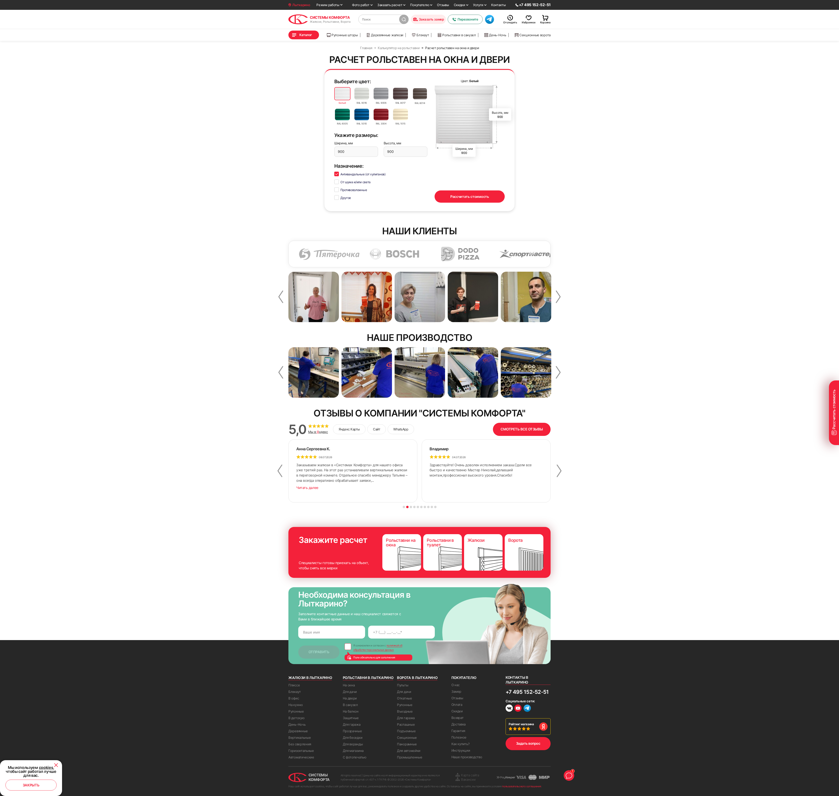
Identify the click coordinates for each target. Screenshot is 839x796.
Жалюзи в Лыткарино (310, 677)
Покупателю (419, 5)
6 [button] (421, 507)
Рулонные (296, 711)
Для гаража (352, 724)
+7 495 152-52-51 (527, 692)
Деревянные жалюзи (387, 35)
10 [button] (435, 507)
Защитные (351, 718)
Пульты (402, 685)
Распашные (406, 724)
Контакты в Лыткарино (517, 679)
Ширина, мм (343, 143)
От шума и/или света (355, 182)
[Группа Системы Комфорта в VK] (509, 708)
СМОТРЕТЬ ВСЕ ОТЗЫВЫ (522, 429)
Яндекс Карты (349, 429)
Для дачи (350, 692)
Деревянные (298, 731)
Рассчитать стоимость (469, 196)
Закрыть (31, 785)
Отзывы (443, 5)
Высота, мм (392, 143)
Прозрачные (352, 731)
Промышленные (409, 757)
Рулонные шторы (344, 35)
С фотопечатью (354, 757)
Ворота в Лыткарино (417, 677)
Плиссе (294, 685)
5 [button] (418, 507)
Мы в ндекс (318, 432)
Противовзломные (353, 190)
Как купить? (460, 744)
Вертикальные (299, 738)
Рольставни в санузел (459, 35)
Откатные (404, 698)
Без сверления (299, 744)
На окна (349, 685)
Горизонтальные (301, 751)
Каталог (305, 35)
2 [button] (407, 507)
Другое (345, 198)
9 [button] (432, 507)
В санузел (350, 705)
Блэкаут (422, 35)
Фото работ (360, 5)
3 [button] (411, 507)
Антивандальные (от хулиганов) (363, 174)
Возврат (457, 718)
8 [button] (428, 507)
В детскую (296, 718)
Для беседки (352, 738)
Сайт (376, 429)
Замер (456, 691)
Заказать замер (431, 19)
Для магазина (353, 751)
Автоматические (301, 757)
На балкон (351, 711)
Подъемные (406, 731)
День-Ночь (497, 35)
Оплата (456, 705)
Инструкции (460, 750)
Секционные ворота (535, 35)
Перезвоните (468, 19)
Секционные (407, 738)
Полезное (459, 737)
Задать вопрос (528, 743)
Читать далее (307, 487)
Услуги (478, 5)
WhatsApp (400, 429)
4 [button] (414, 507)
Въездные (405, 711)
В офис (293, 698)
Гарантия (458, 731)
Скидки (459, 5)
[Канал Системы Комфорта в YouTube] (518, 708)
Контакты (498, 5)
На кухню (295, 705)
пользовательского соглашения (521, 786)
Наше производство (466, 757)
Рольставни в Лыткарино (368, 677)
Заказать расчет (389, 5)
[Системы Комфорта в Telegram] (527, 708)
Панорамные (407, 744)
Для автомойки (408, 751)
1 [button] (404, 507)
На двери (350, 698)
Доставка (458, 724)
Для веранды (353, 744)
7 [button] (425, 507)
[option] (352, 254)
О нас (455, 685)
